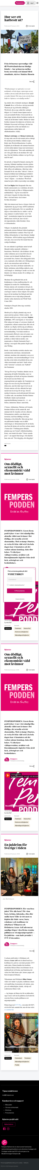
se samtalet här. (9, 1010)
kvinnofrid (27, 628)
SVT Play (18, 1005)
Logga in (32, 3)
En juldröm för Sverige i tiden (15, 846)
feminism (18, 628)
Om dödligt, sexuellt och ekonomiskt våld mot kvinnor (17, 469)
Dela (30, 81)
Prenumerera (20, 3)
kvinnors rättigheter (21, 632)
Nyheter (7, 459)
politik (17, 1065)
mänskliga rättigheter (22, 635)
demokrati (18, 1058)
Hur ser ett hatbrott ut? (13, 18)
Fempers (13, 759)
